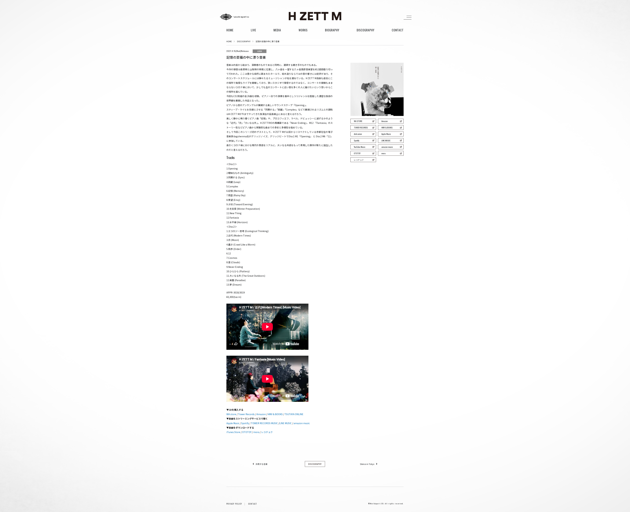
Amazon (261, 414)
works (303, 30)
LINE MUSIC (285, 423)
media (277, 30)
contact (398, 30)
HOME (229, 30)
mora (256, 432)
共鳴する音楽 (261, 464)
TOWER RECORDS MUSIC (264, 423)
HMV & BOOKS (275, 414)
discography (365, 30)
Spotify (245, 423)
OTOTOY (247, 432)
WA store (231, 414)
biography (332, 30)
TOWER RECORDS (361, 127)
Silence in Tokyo (367, 464)
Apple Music (232, 423)
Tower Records (246, 414)
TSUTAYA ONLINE (293, 414)
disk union (358, 134)
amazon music (302, 423)
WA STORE (358, 121)
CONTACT (252, 503)
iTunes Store (233, 432)
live (253, 30)
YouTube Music (359, 146)
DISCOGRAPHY (244, 41)
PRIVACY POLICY (234, 503)
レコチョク (267, 432)
